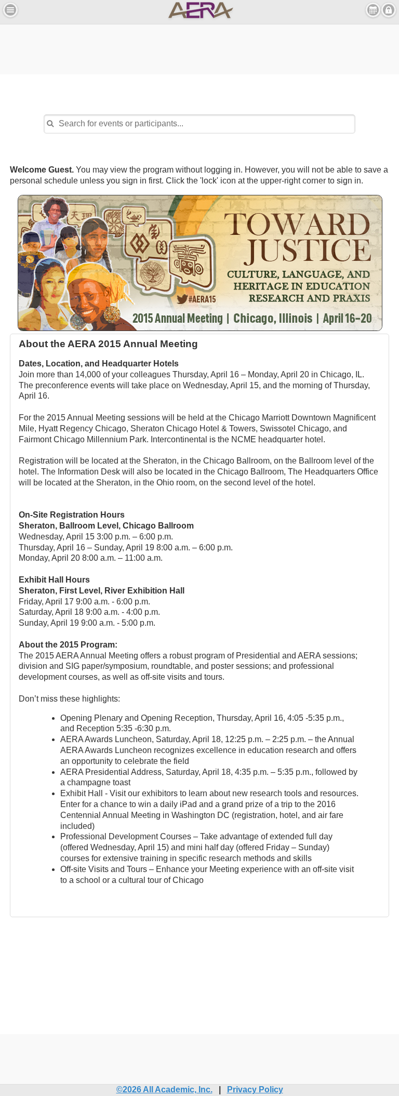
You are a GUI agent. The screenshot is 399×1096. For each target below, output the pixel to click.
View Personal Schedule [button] (373, 10)
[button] (10, 10)
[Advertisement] (199, 47)
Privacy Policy (255, 1089)
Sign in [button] (388, 10)
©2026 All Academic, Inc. (164, 1089)
